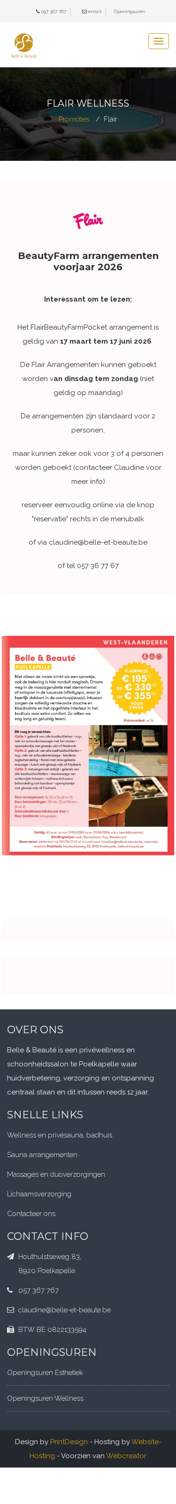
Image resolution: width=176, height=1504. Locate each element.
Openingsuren (129, 11)
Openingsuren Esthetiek (45, 1372)
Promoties (74, 119)
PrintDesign (69, 1442)
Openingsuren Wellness (45, 1398)
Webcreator (126, 1456)
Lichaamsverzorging (39, 1194)
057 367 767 (53, 11)
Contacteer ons (31, 1213)
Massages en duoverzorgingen (56, 1174)
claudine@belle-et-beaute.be (64, 1310)
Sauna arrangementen (42, 1155)
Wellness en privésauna (45, 1135)
